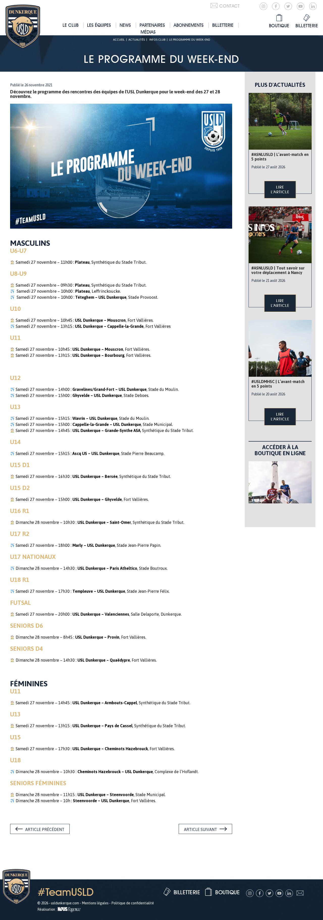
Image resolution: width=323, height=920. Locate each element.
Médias (148, 32)
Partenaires (152, 25)
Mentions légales (95, 903)
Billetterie (222, 25)
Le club (70, 25)
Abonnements (189, 25)
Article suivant (200, 829)
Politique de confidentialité (132, 903)
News (125, 25)
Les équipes (99, 25)
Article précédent (44, 829)
